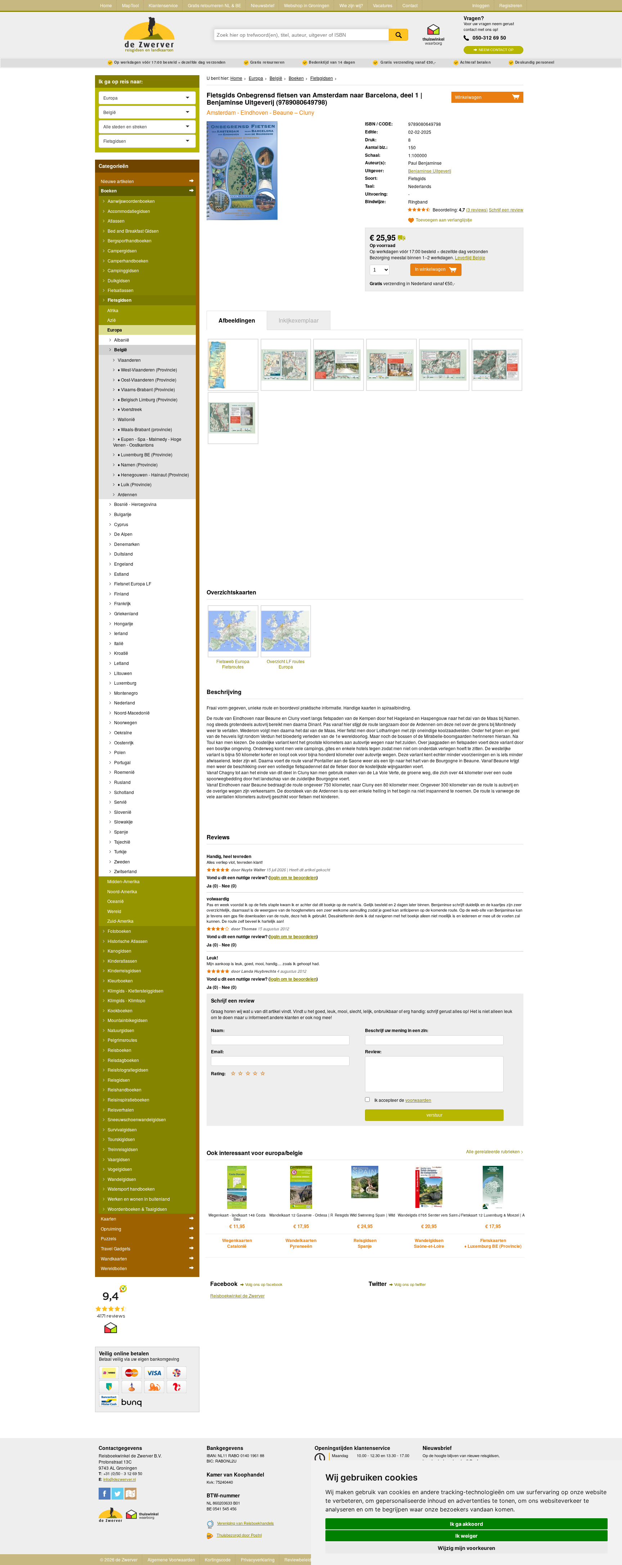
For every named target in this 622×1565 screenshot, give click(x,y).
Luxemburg (124, 683)
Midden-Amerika (123, 881)
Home (106, 5)
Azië (111, 320)
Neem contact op (496, 50)
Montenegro (125, 693)
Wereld (114, 911)
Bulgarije (122, 514)
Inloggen (481, 5)
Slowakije (123, 821)
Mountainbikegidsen (127, 1020)
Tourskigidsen (121, 1139)
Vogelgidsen (119, 1169)
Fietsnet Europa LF (132, 583)
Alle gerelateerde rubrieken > (494, 1151)
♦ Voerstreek (129, 409)
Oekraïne (122, 732)
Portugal (122, 762)
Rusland (122, 782)
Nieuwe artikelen (117, 181)
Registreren (510, 5)
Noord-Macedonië (131, 713)
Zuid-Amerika (120, 921)
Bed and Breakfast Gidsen (133, 231)
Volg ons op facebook (264, 1284)
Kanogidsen (119, 951)
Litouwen (122, 673)
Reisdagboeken (123, 1060)
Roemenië (124, 772)
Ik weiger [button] (466, 1536)
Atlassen (116, 221)
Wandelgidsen (121, 1179)
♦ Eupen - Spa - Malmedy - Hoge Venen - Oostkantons (147, 442)
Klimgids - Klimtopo (126, 1000)
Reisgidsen (118, 1080)
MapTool (130, 5)
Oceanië (115, 901)
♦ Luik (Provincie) (134, 484)
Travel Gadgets (115, 1248)
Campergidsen (122, 250)
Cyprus (120, 524)
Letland (121, 663)
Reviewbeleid (297, 1559)
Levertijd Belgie (470, 257)
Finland (121, 593)
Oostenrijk (123, 742)
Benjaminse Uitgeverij (429, 171)
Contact (410, 5)
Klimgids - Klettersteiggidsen (135, 990)
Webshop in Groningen (306, 5)
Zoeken (398, 35)
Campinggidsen (123, 270)
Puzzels (108, 1238)
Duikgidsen (118, 280)
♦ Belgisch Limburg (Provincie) (147, 399)
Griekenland (125, 613)
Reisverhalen (120, 1110)
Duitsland (123, 554)
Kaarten (108, 1218)
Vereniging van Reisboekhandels (245, 1523)
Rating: (218, 1073)
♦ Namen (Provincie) (137, 464)
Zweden (121, 861)
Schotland (123, 792)
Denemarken (126, 544)
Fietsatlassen (120, 290)
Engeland (123, 564)
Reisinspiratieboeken (128, 1099)
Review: (373, 1051)
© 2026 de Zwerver (119, 1559)
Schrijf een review (506, 209)
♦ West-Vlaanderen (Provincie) (147, 369)
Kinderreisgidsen (124, 970)
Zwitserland (125, 871)
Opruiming (111, 1229)
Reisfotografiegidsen (127, 1070)
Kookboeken (119, 1010)
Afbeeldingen (236, 320)
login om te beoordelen (293, 877)
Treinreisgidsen (122, 1149)
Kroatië (120, 653)
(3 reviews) (477, 209)
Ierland (120, 633)
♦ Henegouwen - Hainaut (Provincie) (153, 474)
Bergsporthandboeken (129, 240)
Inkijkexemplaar (299, 320)
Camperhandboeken (127, 260)
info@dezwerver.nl (119, 1479)
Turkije (120, 851)
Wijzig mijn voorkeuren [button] (466, 1548)
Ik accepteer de (402, 1100)
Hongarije (123, 623)
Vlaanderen (129, 360)
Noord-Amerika (122, 891)
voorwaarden (418, 1100)
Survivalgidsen (122, 1129)
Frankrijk (122, 603)
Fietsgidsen (119, 300)
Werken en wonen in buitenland (138, 1199)
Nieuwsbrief (262, 5)
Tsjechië (121, 842)
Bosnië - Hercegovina (135, 504)
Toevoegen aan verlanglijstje (444, 220)
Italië (118, 643)
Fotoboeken (119, 931)
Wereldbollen (114, 1268)
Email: (217, 1051)
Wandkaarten (114, 1258)
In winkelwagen (430, 269)
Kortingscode (218, 1559)
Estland (121, 574)
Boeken (109, 190)
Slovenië (122, 812)
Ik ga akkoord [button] (466, 1524)
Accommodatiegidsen (128, 211)
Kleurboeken (120, 980)
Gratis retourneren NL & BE (214, 5)
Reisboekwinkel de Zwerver (237, 1295)
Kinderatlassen (122, 961)
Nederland (124, 702)
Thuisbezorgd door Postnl (239, 1535)
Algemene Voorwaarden (171, 1559)
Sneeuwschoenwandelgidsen (136, 1119)
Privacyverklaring (258, 1559)
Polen (119, 752)
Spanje (120, 832)
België (120, 349)
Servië (120, 802)
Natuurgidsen (120, 1030)
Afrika (112, 310)
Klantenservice (163, 5)
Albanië (121, 340)
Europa (114, 330)
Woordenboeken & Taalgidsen (137, 1209)
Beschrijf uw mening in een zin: (396, 1030)
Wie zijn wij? (351, 5)
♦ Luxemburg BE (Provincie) (144, 454)
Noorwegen (125, 722)
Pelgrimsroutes (122, 1040)
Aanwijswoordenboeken (131, 201)
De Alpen (122, 534)
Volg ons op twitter (410, 1284)
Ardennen (127, 494)
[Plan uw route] (130, 1494)
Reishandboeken (124, 1089)
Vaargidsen (118, 1159)
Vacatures (382, 5)
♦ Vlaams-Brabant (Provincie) (146, 389)
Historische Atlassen (127, 941)
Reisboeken (119, 1050)
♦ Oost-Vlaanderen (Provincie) (146, 380)
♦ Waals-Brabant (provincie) (144, 429)
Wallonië (126, 419)
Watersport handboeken (131, 1189)
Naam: (218, 1030)
